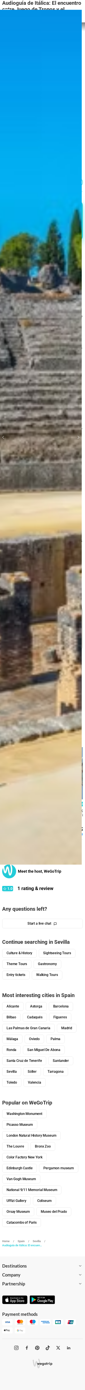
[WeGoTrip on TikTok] (47, 1347)
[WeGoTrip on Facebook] (26, 1347)
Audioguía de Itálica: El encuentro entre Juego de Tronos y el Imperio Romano (22, 1245)
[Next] (76, 437)
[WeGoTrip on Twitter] (58, 1347)
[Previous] (6, 437)
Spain (21, 1241)
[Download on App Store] (14, 1300)
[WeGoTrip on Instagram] (16, 1347)
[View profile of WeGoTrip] (9, 871)
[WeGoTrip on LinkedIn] (68, 1347)
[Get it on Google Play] (42, 1300)
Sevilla (37, 1241)
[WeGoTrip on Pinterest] (37, 1347)
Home (6, 1241)
